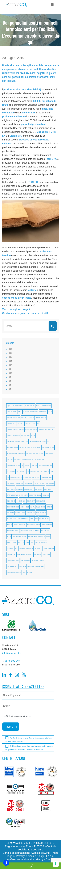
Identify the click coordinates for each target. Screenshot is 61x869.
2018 (10, 381)
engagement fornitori (45, 465)
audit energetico (46, 406)
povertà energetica (19, 525)
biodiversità (42, 412)
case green (20, 423)
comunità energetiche (13, 435)
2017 (10, 385)
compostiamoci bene (31, 429)
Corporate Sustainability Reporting (17, 441)
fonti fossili (36, 477)
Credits (50, 859)
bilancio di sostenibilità (30, 412)
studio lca (29, 554)
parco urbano (31, 513)
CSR (48, 441)
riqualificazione (12, 542)
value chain (22, 566)
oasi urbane (10, 513)
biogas (50, 412)
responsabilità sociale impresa (30, 531)
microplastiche (40, 501)
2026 (10, 349)
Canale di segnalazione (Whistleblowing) (26, 852)
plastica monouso (23, 519)
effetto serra (39, 459)
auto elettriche (11, 412)
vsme (24, 572)
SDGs (32, 542)
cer (38, 423)
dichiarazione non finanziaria (16, 453)
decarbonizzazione (12, 447)
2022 (10, 365)
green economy (28, 489)
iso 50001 (19, 501)
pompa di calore (44, 519)
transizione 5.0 (25, 560)
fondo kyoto (27, 477)
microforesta (31, 501)
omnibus (17, 513)
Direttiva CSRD (30, 453)
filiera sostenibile (16, 477)
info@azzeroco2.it (11, 653)
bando (19, 412)
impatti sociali (23, 495)
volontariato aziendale (14, 572)
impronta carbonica (35, 495)
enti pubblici (11, 471)
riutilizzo (21, 542)
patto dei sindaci (41, 513)
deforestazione (35, 447)
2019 (10, 377)
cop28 (33, 435)
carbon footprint (41, 418)
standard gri (21, 554)
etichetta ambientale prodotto (39, 471)
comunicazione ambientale (46, 429)
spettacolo (38, 548)
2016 (10, 389)
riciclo (9, 536)
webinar (29, 572)
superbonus (37, 554)
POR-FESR (9, 525)
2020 (10, 373)
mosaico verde (25, 507)
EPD (17, 471)
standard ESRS (11, 554)
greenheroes (38, 489)
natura (32, 507)
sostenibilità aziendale (26, 548)
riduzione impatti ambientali (36, 536)
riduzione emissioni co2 (19, 536)
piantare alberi (11, 519)
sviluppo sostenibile (13, 560)
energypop (34, 465)
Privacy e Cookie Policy (30, 856)
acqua (8, 406)
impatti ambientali (12, 495)
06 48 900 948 (12, 661)
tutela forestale (12, 566)
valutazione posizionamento (35, 566)
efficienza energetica (13, 465)
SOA (16, 548)
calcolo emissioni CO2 (13, 418)
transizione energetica (38, 560)
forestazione (11, 483)
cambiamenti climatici (27, 418)
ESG (28, 471)
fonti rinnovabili (47, 477)
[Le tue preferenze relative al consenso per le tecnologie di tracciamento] (56, 864)
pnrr (36, 519)
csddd (44, 441)
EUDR (52, 471)
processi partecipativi (33, 525)
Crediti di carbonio (35, 441)
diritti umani (49, 453)
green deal (19, 489)
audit (37, 406)
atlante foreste (30, 406)
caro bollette (11, 423)
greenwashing (48, 489)
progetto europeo (47, 525)
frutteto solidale (39, 483)
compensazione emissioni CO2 (15, 429)
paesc (23, 513)
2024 (10, 357)
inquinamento (11, 501)
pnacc (31, 519)
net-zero (49, 507)
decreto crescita (25, 447)
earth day (10, 459)
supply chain (46, 554)
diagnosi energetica (48, 447)
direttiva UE (39, 453)
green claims (11, 489)
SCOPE (27, 542)
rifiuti (48, 536)
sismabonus (10, 548)
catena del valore (30, 423)
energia (27, 465)
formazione (19, 483)
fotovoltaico (28, 483)
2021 (10, 369)
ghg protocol (50, 483)
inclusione (46, 495)
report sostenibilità (13, 531)
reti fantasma (45, 531)
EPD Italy (22, 471)
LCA (24, 501)
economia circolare (28, 459)
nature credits (40, 507)
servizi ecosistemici (41, 542)
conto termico (25, 435)
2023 (10, 361)
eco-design (17, 459)
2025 (10, 353)
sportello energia (48, 548)
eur (8, 477)
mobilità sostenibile (13, 507)
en (22, 465)
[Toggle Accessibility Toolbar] (6, 862)
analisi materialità (17, 406)
